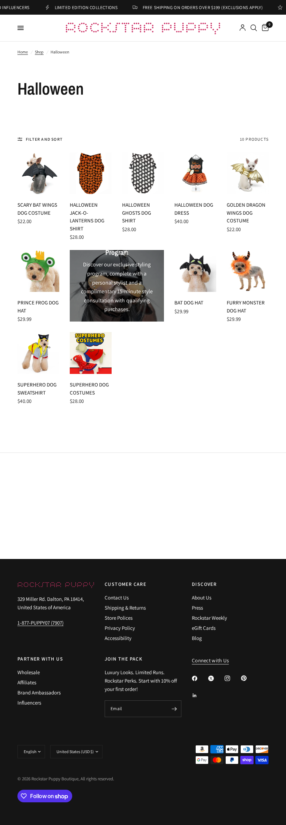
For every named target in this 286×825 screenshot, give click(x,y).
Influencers (29, 702)
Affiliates (26, 682)
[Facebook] (199, 678)
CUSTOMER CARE (125, 584)
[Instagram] (232, 678)
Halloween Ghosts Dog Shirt (136, 212)
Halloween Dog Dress (193, 208)
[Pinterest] (248, 678)
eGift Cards (204, 628)
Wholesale (28, 672)
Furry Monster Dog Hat (246, 306)
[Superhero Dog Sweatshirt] (38, 353)
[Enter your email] (174, 708)
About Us (201, 597)
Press (197, 607)
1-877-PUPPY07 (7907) (40, 622)
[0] (264, 28)
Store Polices (119, 617)
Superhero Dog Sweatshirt (37, 388)
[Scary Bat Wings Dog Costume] (38, 173)
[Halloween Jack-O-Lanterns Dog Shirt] (91, 173)
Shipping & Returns (125, 607)
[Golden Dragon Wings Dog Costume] (248, 173)
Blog (197, 638)
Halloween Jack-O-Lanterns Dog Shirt (87, 216)
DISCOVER (204, 584)
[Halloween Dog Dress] (195, 173)
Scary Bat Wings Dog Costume (37, 208)
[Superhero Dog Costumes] (91, 353)
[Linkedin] (199, 695)
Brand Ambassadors (39, 692)
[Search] (253, 28)
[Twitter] (216, 678)
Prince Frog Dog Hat (38, 306)
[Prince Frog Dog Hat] (38, 271)
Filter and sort (44, 139)
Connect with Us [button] (210, 660)
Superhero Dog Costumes (89, 388)
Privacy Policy (120, 628)
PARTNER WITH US (40, 658)
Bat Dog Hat (188, 302)
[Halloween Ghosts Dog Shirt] (143, 173)
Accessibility (118, 638)
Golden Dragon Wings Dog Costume (246, 212)
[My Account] (242, 28)
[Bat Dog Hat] (195, 271)
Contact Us (117, 597)
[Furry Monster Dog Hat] (248, 271)
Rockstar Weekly (209, 617)
